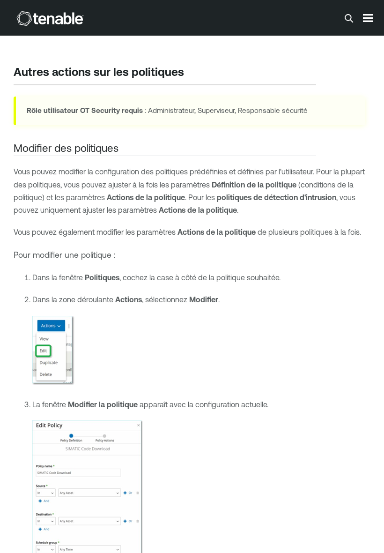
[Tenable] (50, 18)
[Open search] (349, 18)
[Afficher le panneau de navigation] (368, 18)
